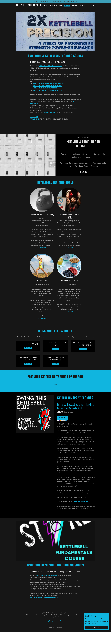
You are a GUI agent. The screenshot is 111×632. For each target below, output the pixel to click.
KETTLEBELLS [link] (53, 5)
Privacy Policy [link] (49, 621)
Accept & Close (96, 627)
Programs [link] (67, 5)
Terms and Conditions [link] (60, 621)
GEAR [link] (60, 5)
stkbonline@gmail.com (81, 502)
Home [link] (45, 5)
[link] (30, 6)
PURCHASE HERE (34, 119)
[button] (82, 5)
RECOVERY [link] (75, 5)
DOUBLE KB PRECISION (50, 112)
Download (28, 348)
